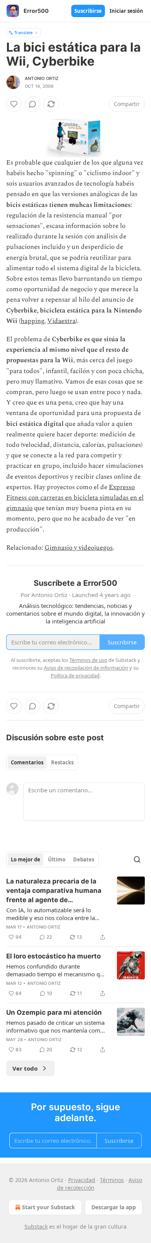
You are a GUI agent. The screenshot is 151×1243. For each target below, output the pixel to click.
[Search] (137, 859)
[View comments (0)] (32, 104)
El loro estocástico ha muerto (53, 956)
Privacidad (81, 1180)
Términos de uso (88, 659)
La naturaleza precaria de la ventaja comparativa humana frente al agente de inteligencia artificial (53, 890)
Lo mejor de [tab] (25, 859)
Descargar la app (113, 1207)
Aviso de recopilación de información (86, 667)
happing (32, 321)
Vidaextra (61, 321)
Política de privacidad (75, 675)
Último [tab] (56, 859)
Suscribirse (88, 10)
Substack (36, 1226)
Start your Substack (48, 1207)
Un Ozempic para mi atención (54, 1012)
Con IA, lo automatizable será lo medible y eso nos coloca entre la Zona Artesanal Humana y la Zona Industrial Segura (51, 914)
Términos (112, 1180)
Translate (23, 32)
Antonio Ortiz (42, 78)
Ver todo (25, 1068)
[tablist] (42, 762)
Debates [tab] (83, 859)
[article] (75, 909)
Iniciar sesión (126, 10)
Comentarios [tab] (27, 762)
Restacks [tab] (62, 762)
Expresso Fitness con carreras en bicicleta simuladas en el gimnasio (75, 497)
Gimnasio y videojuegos (79, 548)
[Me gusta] (14, 104)
